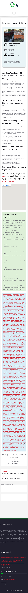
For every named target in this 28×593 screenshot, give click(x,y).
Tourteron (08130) (6, 435)
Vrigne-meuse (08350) (14, 447)
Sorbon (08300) (9, 428)
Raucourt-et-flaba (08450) (11, 399)
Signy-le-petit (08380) (14, 427)
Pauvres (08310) (12, 392)
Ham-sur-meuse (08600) (11, 348)
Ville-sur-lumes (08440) (20, 439)
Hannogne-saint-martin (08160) (9, 350)
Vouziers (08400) (19, 446)
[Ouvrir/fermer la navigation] (14, 13)
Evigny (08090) (17, 335)
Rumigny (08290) (10, 407)
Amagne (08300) (19, 295)
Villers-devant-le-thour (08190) (18, 440)
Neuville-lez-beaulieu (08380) (12, 387)
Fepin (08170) (6, 337)
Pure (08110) (20, 396)
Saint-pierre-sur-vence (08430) (12, 416)
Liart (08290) (9, 373)
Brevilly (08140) (9, 316)
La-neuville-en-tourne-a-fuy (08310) (16, 362)
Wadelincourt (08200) (7, 448)
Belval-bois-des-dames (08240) (12, 309)
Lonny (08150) (6, 374)
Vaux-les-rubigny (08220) (11, 436)
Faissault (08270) (16, 336)
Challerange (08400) (10, 320)
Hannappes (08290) (20, 348)
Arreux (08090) (13, 298)
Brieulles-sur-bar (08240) (7, 317)
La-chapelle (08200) (21, 358)
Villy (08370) (21, 443)
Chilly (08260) (22, 325)
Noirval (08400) (21, 387)
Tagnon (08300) (14, 429)
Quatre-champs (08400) (7, 398)
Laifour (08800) (17, 364)
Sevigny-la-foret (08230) (7, 425)
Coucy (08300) (5, 329)
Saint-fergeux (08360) (19, 409)
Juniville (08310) (12, 357)
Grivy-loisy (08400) (14, 346)
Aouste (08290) (21, 296)
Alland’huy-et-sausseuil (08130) (9, 295)
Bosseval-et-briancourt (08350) (15, 313)
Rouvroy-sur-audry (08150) (8, 406)
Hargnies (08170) (12, 351)
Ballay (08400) (9, 305)
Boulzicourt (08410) (6, 314)
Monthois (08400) (6, 383)
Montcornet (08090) (21, 380)
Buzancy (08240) (16, 317)
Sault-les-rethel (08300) (14, 420)
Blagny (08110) (16, 310)
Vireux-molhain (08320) (7, 444)
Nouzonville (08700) (18, 388)
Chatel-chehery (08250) (14, 322)
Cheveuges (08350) (15, 325)
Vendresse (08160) (6, 438)
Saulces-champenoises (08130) (16, 418)
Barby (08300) (5, 306)
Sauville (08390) (10, 421)
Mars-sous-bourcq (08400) (12, 377)
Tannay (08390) (12, 431)
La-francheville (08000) (18, 359)
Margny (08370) (19, 376)
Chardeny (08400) (6, 321)
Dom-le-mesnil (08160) (11, 331)
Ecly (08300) (19, 332)
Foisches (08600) (16, 339)
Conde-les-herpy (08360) (7, 328)
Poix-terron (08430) (17, 394)
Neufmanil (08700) (6, 385)
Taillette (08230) (21, 429)
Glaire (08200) (15, 344)
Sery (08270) (17, 424)
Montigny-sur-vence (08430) (16, 383)
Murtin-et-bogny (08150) (11, 384)
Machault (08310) (6, 376)
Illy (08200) (23, 354)
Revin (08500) (11, 403)
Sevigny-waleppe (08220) (17, 425)
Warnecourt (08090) (22, 448)
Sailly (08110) (22, 407)
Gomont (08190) (21, 344)
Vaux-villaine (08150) (21, 436)
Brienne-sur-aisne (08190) (18, 316)
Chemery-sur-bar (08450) (14, 324)
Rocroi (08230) (13, 405)
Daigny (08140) (12, 329)
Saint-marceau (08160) (21, 413)
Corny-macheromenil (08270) (18, 328)
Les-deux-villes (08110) (15, 370)
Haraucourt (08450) (19, 350)
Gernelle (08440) (17, 342)
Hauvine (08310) (6, 353)
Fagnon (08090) (10, 336)
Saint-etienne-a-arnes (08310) (8, 409)
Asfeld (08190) (19, 298)
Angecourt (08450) (14, 296)
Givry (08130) (9, 344)
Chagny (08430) (16, 318)
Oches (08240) (12, 391)
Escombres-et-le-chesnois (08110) (13, 333)
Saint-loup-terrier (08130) (11, 413)
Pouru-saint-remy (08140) (13, 395)
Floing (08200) (9, 339)
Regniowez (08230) (20, 399)
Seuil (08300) (22, 424)
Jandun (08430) (17, 355)
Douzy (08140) (13, 332)
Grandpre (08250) (6, 346)
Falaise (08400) (23, 336)
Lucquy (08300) (13, 374)
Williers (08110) (13, 450)
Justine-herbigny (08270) (20, 357)
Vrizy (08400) (21, 447)
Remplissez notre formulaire (7, 566)
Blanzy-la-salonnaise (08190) (14, 311)
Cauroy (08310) (9, 318)
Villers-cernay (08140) (7, 440)
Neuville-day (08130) (15, 385)
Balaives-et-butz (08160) (18, 303)
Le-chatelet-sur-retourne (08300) (19, 366)
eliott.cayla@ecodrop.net (8, 181)
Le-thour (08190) (14, 369)
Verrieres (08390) (14, 438)
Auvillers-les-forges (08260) (8, 302)
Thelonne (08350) (18, 431)
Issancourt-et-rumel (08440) (8, 355)
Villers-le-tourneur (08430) (17, 442)
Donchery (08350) (6, 332)
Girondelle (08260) (10, 343)
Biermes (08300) (10, 310)
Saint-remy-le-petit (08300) (14, 417)
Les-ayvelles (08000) (7, 370)
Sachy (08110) (16, 407)
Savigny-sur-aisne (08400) (18, 421)
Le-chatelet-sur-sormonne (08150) (9, 368)
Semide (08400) (19, 422)
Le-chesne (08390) (20, 368)
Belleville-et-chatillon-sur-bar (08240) (14, 307)
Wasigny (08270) (7, 450)
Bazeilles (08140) (12, 306)
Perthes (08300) (19, 392)
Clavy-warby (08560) (13, 327)
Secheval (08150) (6, 422)
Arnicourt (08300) (6, 298)
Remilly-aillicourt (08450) (16, 401)
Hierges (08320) (10, 354)
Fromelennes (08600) (19, 340)
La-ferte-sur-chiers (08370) (8, 359)
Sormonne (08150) (16, 428)
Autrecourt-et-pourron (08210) (16, 300)
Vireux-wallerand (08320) (17, 444)
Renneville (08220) (13, 402)
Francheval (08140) (10, 340)
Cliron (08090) (20, 327)
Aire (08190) (22, 294)
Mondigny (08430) (12, 380)
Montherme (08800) (18, 381)
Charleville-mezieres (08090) (16, 321)
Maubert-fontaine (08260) (11, 379)
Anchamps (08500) (6, 296)
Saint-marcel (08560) (7, 414)
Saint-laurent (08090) (11, 411)
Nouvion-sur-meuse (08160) (8, 388)
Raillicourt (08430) (16, 398)
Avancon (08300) (17, 302)
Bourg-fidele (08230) (15, 314)
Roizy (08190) (19, 405)
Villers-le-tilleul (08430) (7, 442)
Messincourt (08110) (21, 379)
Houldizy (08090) (16, 354)
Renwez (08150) (21, 402)
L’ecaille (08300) (6, 358)
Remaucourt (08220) (7, 401)
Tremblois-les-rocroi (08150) (16, 435)
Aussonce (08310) (6, 300)
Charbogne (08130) (18, 320)
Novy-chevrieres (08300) (14, 390)
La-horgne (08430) (14, 361)
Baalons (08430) (10, 303)
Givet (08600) (16, 343)
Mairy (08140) (13, 376)
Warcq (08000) (14, 448)
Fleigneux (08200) (13, 337)
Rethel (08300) (5, 403)
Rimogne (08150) (18, 403)
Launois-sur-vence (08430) (18, 365)
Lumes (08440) (19, 374)
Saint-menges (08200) (16, 414)
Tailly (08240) (5, 431)
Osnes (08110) (5, 392)
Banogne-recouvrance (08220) (18, 305)
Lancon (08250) (9, 365)
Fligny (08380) (19, 337)
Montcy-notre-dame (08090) (8, 381)
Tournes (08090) (21, 433)
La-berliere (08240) (13, 358)
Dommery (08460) (19, 331)
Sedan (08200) (13, 422)
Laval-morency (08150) (7, 366)
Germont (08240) (10, 342)
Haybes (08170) (13, 353)
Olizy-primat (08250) (20, 391)
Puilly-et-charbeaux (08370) (12, 396)
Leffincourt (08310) (21, 369)
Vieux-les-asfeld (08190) (11, 439)
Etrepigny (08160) (10, 335)
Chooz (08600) (5, 327)
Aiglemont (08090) (15, 294)
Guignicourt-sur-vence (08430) (12, 347)
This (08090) (18, 432)
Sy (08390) (8, 429)
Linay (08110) (14, 373)
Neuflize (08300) (20, 384)
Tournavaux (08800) (13, 433)
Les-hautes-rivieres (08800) (15, 372)
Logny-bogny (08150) (22, 373)
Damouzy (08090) (19, 329)
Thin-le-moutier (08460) (11, 432)
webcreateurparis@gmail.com (9, 579)
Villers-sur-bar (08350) (14, 443)
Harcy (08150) (5, 351)
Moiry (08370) (5, 380)
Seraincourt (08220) (10, 424)
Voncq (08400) (13, 446)
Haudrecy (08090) (19, 351)
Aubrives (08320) (21, 299)
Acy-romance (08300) (7, 294)
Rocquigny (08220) (6, 405)
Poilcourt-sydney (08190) (8, 394)
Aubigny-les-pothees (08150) (12, 299)
